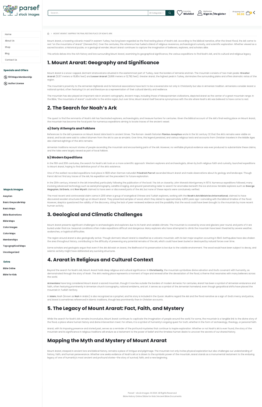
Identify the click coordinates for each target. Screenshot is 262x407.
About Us (9, 40)
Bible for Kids (10, 274)
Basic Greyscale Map (14, 202)
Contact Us (11, 59)
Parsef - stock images (138, 393)
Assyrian (7, 196)
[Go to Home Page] (48, 33)
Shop (7, 47)
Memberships (10, 239)
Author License (16, 83)
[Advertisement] (21, 134)
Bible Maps (9, 220)
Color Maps (9, 233)
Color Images (10, 227)
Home (8, 34)
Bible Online (9, 268)
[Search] (170, 12)
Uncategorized (11, 252)
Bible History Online (132, 396)
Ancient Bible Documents (169, 396)
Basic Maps (9, 208)
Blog (7, 53)
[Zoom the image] (21, 5)
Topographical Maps (14, 245)
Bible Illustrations (12, 214)
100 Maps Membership (20, 77)
